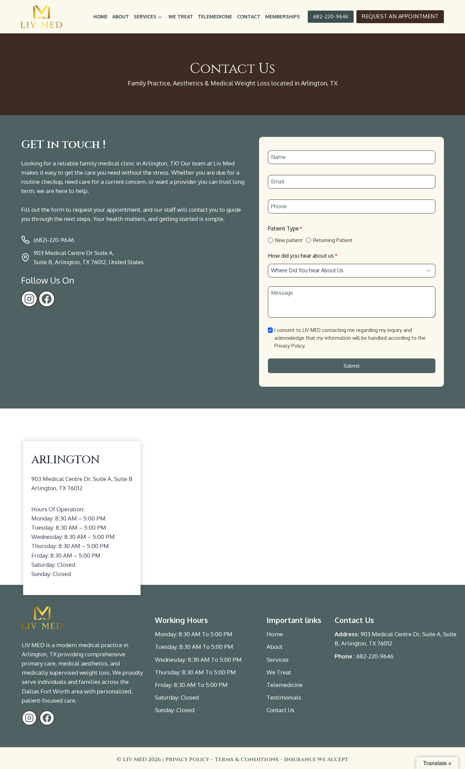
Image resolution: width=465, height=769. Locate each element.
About (120, 16)
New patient (289, 240)
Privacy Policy (187, 759)
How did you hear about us (303, 255)
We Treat (181, 16)
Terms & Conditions (246, 759)
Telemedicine (215, 16)
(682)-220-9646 (54, 239)
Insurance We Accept (316, 759)
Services (145, 16)
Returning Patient (333, 240)
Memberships (282, 16)
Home (100, 16)
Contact (248, 16)
